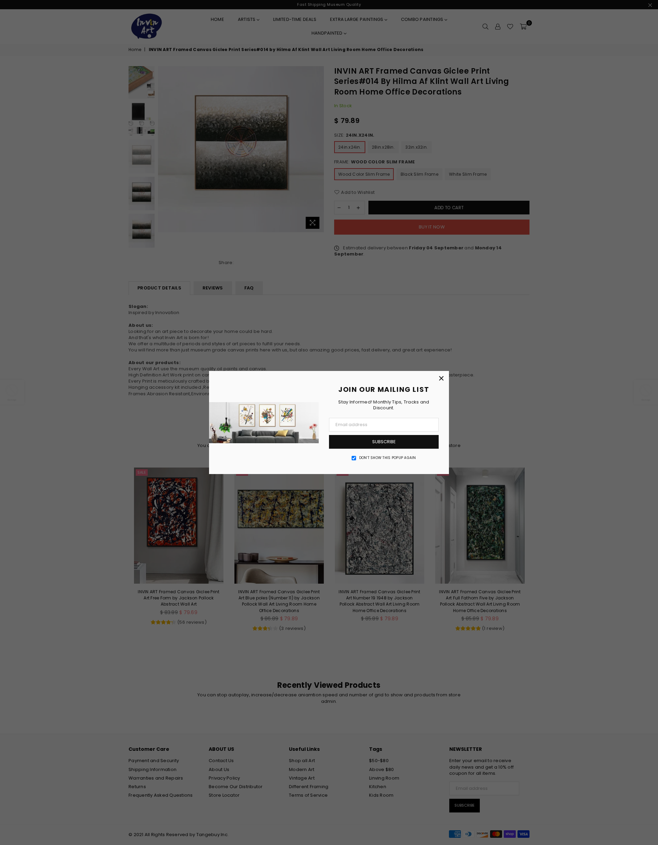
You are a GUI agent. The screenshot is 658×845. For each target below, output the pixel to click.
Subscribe (384, 441)
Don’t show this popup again (387, 458)
